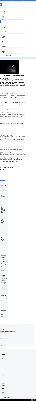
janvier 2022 (2, 233)
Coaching (3, 7)
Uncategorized (2, 214)
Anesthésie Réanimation (3, 185)
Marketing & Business (4, 358)
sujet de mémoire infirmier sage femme (4, 308)
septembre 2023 (2, 221)
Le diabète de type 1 (3, 275)
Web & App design (3, 365)
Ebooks (2, 374)
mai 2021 (2, 236)
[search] (1, 19)
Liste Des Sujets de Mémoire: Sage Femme (4, 280)
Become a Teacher (3, 383)
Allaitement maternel (3, 256)
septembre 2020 (2, 240)
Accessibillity (3, 386)
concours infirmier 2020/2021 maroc (3, 266)
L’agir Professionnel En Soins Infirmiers (5, 340)
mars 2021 (2, 238)
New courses (3, 368)
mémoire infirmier (2, 283)
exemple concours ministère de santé (4, 269)
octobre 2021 (2, 234)
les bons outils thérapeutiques (15, 128)
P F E (1, 206)
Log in (2, 56)
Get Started (8, 55)
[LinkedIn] (4, 164)
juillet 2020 (2, 242)
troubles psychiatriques (6, 79)
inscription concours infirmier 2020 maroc (4, 272)
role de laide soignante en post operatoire (4, 300)
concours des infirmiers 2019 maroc (3, 263)
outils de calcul (2, 204)
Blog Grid (3, 48)
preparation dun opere (3, 295)
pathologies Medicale (3, 288)
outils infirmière (2, 205)
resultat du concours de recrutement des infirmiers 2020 (4, 298)
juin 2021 (2, 235)
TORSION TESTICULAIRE (3, 315)
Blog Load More (3, 51)
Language (3, 394)
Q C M (1, 211)
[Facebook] (2, 164)
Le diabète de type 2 (3, 276)
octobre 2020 (2, 239)
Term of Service (3, 384)
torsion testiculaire (3, 213)
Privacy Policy (3, 385)
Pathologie (2, 207)
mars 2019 (2, 250)
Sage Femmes (2, 212)
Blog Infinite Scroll (4, 52)
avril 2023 (2, 225)
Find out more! (26, 0)
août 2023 (2, 222)
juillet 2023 (2, 223)
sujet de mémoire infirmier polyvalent (3, 306)
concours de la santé (3, 257)
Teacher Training (3, 12)
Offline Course (4, 31)
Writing (2, 359)
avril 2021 (2, 237)
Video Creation (3, 16)
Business (2, 187)
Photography (3, 11)
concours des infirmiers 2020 (3, 264)
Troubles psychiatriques (14, 161)
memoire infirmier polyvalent (3, 282)
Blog (1, 47)
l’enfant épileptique (3, 161)
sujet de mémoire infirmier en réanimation (3, 304)
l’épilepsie (7, 161)
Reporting (3, 392)
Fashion (2, 360)
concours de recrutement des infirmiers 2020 (3, 259)
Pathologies (2, 208)
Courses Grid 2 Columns (4, 26)
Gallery (2, 41)
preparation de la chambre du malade (4, 292)
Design (2, 357)
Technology (3, 15)
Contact (3, 45)
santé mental (10, 161)
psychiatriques (13, 84)
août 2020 (2, 241)
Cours (1, 335)
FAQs (2, 42)
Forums (2, 393)
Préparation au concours (3, 209)
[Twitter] (3, 164)
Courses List (3, 27)
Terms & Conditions (4, 46)
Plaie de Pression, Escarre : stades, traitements (7, 325)
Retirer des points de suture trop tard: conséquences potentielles (10, 332)
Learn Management (4, 391)
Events (2, 375)
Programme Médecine (3, 210)
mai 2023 (2, 224)
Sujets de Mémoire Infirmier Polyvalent (3, 311)
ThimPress (2, 314)
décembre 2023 (2, 220)
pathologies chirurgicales (3, 287)
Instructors (3, 37)
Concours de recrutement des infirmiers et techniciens (4, 261)
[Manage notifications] (34, 399)
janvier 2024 (2, 219)
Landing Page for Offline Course (5, 36)
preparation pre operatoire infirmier (4, 296)
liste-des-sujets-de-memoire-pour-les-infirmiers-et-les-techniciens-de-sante (4, 278)
